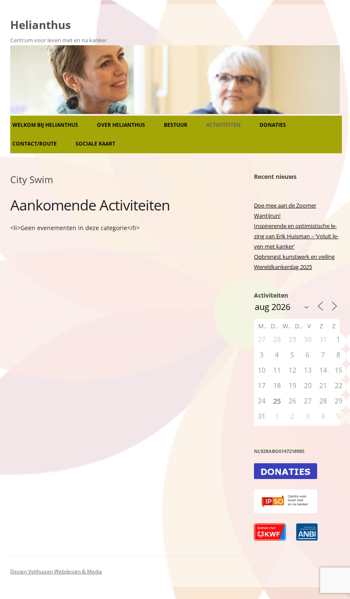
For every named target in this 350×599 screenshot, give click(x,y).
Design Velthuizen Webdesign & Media (56, 571)
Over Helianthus (121, 125)
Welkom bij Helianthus (45, 125)
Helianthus (40, 24)
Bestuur (175, 125)
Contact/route (34, 143)
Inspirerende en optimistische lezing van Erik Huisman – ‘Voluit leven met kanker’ (296, 236)
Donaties (273, 125)
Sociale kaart (95, 143)
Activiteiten (223, 125)
